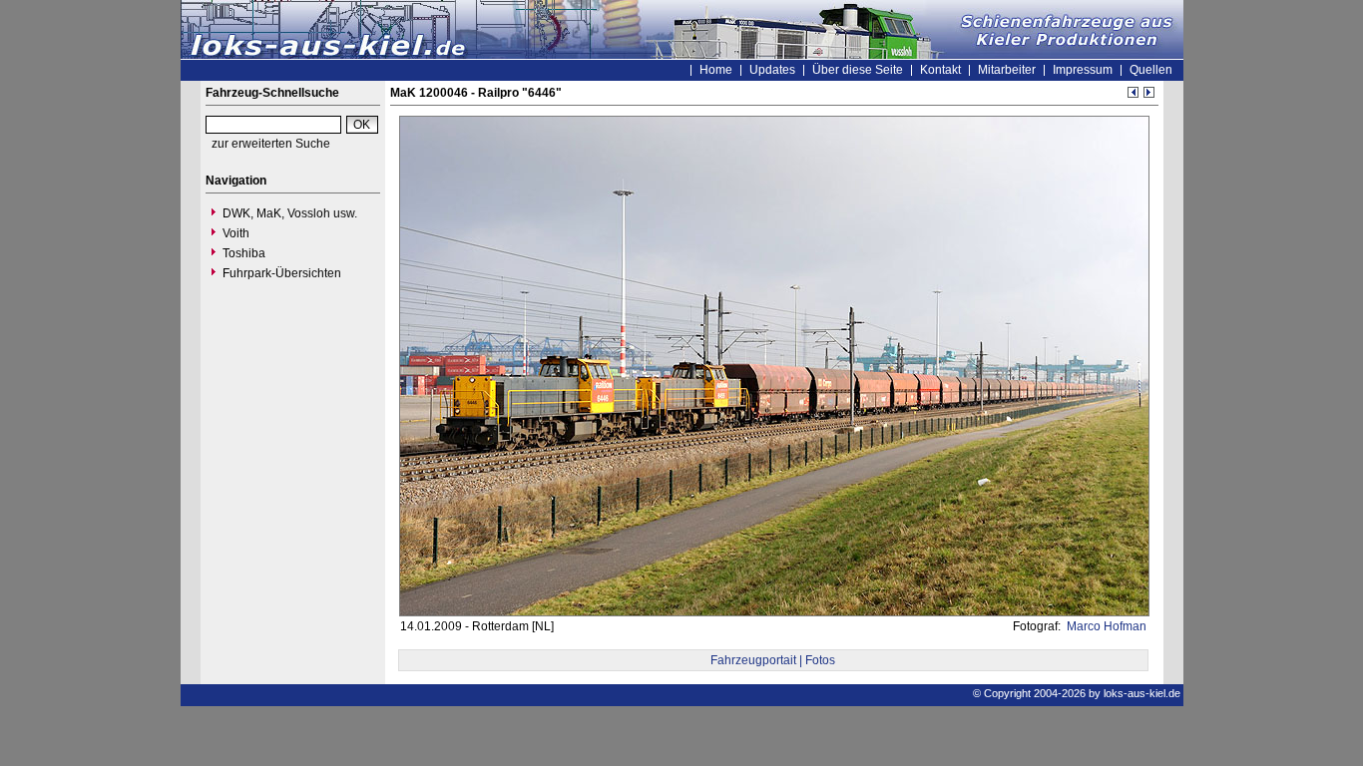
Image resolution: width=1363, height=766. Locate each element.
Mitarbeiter (1007, 70)
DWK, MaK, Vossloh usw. (290, 213)
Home (715, 70)
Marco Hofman (1105, 626)
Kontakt (940, 70)
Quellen (1151, 70)
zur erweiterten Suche (271, 144)
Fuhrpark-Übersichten (282, 273)
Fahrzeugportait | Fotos (772, 660)
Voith (236, 233)
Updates (772, 70)
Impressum (1083, 70)
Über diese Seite (857, 70)
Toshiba (244, 253)
